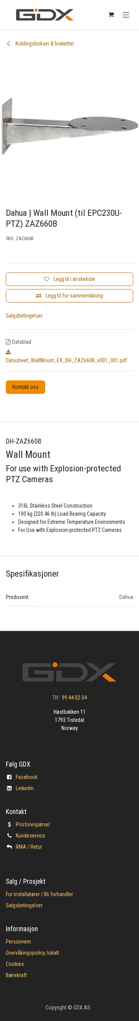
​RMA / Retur (29, 847)
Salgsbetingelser (24, 316)
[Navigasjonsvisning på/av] (126, 14)
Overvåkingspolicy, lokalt (32, 953)
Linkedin (25, 788)
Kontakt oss (25, 387)
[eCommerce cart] (111, 14)
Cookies (15, 964)
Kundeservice (30, 836)
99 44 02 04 (74, 698)
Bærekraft (16, 975)
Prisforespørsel (33, 824)
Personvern (18, 942)
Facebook (26, 777)
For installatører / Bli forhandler (39, 894)
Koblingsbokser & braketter (44, 43)
